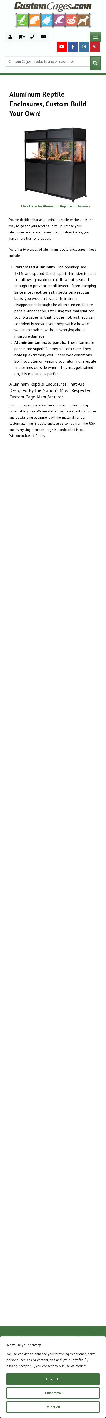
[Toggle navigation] (95, 37)
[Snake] (71, 19)
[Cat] (35, 20)
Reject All (53, 1407)
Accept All (53, 1379)
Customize (53, 1393)
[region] (53, 1377)
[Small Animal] (84, 19)
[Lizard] (21, 19)
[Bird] (59, 19)
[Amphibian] (47, 20)
